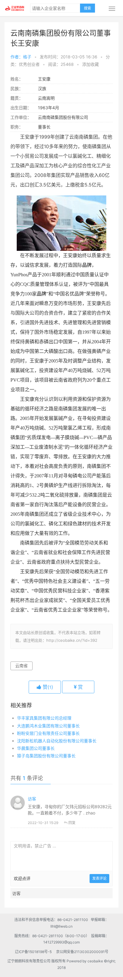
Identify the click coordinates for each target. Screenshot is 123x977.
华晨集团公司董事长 (36, 748)
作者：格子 (20, 56)
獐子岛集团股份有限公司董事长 (46, 755)
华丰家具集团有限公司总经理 (44, 717)
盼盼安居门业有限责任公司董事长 (48, 733)
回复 (72, 822)
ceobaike (95, 961)
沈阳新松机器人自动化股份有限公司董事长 (56, 740)
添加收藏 (90, 64)
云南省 (21, 665)
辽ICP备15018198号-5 (35, 951)
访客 (32, 798)
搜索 (87, 8)
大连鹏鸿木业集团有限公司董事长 (48, 725)
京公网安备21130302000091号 (82, 951)
